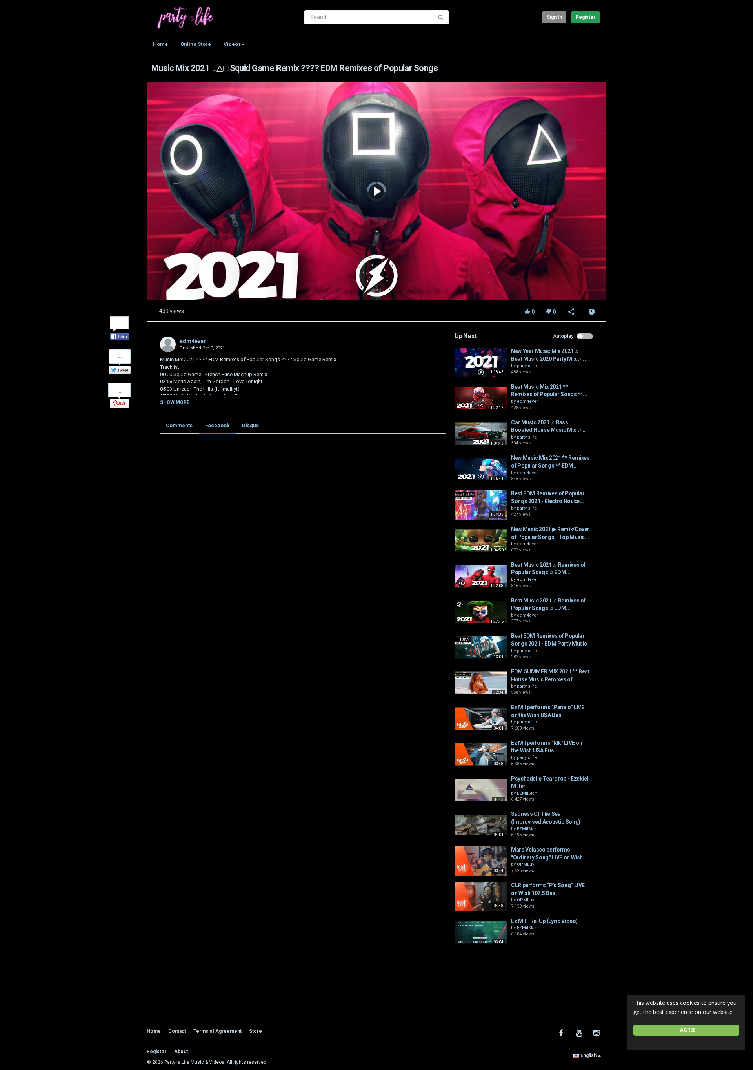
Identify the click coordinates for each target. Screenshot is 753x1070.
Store (255, 1031)
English (588, 1055)
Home (160, 44)
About (181, 1051)
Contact (177, 1031)
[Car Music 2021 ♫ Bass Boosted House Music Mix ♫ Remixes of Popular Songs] (481, 434)
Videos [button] (232, 44)
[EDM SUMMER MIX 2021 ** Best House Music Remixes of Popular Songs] (481, 683)
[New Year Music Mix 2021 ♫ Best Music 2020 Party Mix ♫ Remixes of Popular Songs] (481, 362)
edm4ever (193, 341)
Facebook (217, 425)
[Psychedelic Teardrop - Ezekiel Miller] (481, 790)
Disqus (250, 425)
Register (585, 17)
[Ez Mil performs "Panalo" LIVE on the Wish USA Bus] (481, 718)
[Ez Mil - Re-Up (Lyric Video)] (481, 932)
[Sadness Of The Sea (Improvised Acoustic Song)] (481, 825)
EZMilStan (527, 793)
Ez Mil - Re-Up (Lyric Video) (544, 921)
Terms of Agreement (217, 1031)
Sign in (554, 17)
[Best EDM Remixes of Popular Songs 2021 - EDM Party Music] (481, 647)
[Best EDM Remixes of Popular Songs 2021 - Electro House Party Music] (481, 505)
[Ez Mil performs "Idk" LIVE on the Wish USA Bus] (481, 754)
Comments (179, 425)
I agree (686, 1029)
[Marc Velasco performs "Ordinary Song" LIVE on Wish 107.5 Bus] (481, 861)
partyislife (527, 365)
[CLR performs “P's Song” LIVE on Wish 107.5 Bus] (481, 897)
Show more (174, 402)
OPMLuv (525, 864)
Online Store (195, 44)
